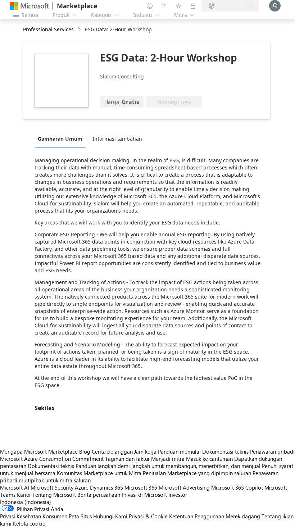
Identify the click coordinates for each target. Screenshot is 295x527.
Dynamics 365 (106, 487)
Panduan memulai (179, 451)
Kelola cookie (29, 523)
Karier (24, 494)
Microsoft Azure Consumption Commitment (52, 458)
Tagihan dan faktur (127, 458)
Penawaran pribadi (272, 451)
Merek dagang (243, 516)
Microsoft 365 (140, 487)
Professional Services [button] (48, 29)
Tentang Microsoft (54, 494)
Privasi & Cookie (148, 516)
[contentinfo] (80, 29)
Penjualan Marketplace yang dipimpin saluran (197, 473)
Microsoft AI (14, 487)
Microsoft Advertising (184, 487)
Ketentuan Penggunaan (196, 516)
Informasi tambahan (117, 138)
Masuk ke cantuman (209, 458)
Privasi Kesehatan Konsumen (33, 516)
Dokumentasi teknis (225, 451)
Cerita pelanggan (112, 451)
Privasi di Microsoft (144, 494)
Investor (177, 494)
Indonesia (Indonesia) (25, 501)
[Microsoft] (29, 6)
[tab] (62, 138)
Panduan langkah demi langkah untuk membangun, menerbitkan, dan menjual (168, 465)
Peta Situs (80, 516)
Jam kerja (145, 451)
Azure (81, 487)
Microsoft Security (52, 487)
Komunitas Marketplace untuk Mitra (99, 473)
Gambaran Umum (60, 138)
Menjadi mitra (168, 458)
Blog (84, 451)
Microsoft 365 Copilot (237, 487)
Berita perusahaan (98, 494)
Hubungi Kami (110, 516)
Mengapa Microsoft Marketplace (39, 451)
